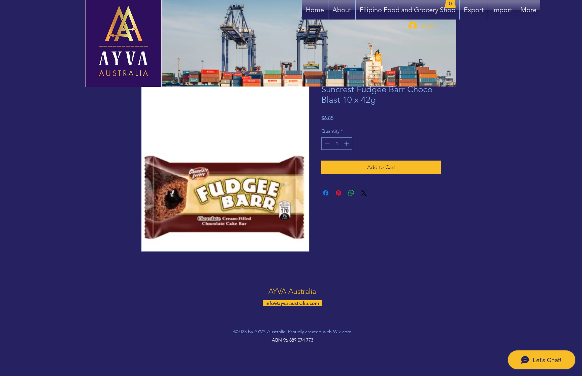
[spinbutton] (337, 143)
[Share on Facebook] (326, 193)
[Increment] (347, 143)
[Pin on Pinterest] (338, 193)
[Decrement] (326, 143)
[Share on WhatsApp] (351, 193)
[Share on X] (364, 193)
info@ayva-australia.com (292, 303)
